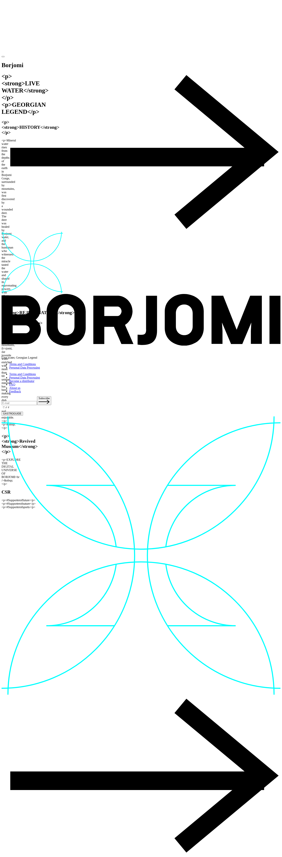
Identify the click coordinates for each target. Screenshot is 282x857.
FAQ (12, 384)
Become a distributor (21, 381)
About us (14, 388)
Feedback (15, 391)
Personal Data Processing (24, 367)
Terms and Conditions (22, 364)
